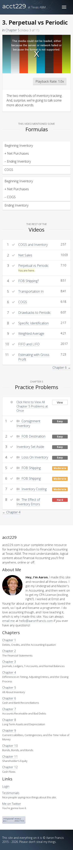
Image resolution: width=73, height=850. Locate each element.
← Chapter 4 (11, 512)
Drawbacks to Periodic (34, 312)
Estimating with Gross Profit (33, 357)
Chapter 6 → (62, 367)
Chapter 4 (9, 672)
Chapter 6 (9, 698)
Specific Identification (33, 323)
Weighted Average (31, 333)
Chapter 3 (9, 662)
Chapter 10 (10, 746)
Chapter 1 (9, 640)
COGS (22, 302)
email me (8, 621)
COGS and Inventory (33, 244)
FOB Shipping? (28, 281)
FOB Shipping (31, 468)
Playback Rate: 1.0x (49, 81)
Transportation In (31, 291)
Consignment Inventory (28, 423)
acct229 (24, 6)
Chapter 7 (9, 709)
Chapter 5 (12, 30)
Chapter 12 (10, 767)
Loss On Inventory (34, 457)
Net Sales (25, 255)
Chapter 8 (9, 720)
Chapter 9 (9, 730)
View (60, 402)
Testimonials (10, 793)
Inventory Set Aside (30, 446)
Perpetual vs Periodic (33, 265)
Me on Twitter (11, 804)
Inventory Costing (34, 489)
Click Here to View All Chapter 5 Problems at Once (32, 406)
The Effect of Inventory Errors (28, 501)
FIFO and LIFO (29, 344)
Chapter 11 (10, 756)
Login (5, 786)
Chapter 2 (9, 651)
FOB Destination (33, 436)
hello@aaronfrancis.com (36, 621)
